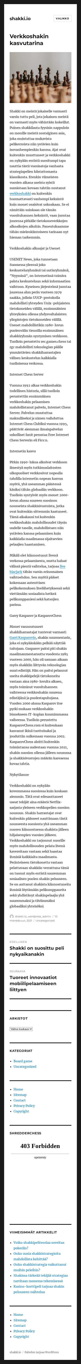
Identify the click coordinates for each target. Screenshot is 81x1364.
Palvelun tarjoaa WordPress (42, 1352)
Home (18, 1089)
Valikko (62, 18)
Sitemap (20, 1095)
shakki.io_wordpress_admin (33, 916)
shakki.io (20, 18)
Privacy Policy (24, 1106)
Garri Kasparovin (23, 638)
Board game (23, 1061)
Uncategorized (45, 920)
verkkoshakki (20, 193)
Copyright (21, 1111)
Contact (20, 1100)
